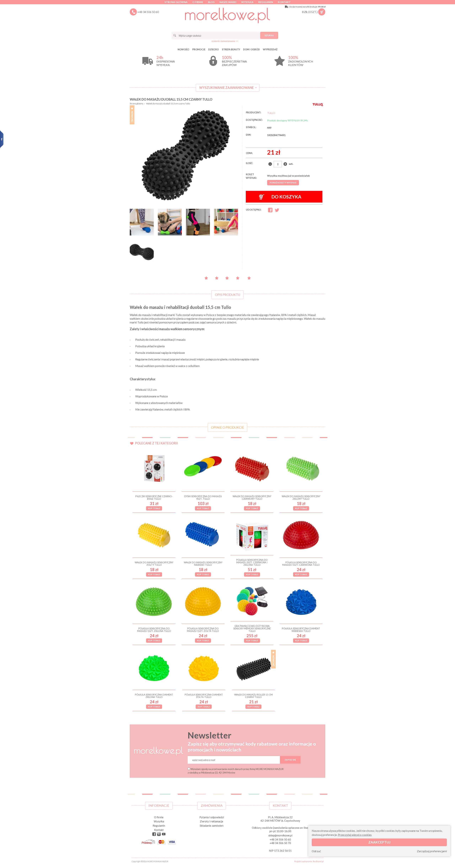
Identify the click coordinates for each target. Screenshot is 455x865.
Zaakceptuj (379, 842)
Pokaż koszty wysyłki (283, 182)
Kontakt (284, 2)
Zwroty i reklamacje (211, 821)
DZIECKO (213, 49)
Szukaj (269, 35)
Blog (211, 2)
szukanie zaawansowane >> (225, 41)
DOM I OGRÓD (251, 49)
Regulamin (265, 2)
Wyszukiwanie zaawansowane (226, 88)
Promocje (198, 49)
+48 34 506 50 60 (148, 12)
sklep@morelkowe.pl (280, 835)
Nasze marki (228, 2)
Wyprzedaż (270, 49)
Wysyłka (247, 2)
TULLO (271, 112)
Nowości (183, 49)
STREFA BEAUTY (231, 49)
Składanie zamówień (211, 825)
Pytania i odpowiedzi (211, 817)
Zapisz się (290, 759)
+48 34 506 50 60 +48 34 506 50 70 (280, 841)
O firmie (197, 2)
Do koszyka (286, 197)
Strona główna (176, 2)
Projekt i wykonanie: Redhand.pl (308, 861)
